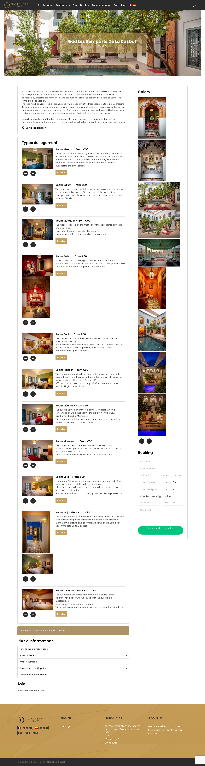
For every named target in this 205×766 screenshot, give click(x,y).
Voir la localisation (35, 127)
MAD (35, 733)
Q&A (107, 735)
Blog (123, 5)
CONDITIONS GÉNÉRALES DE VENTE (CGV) (122, 730)
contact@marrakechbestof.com (122, 726)
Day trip (84, 5)
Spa (116, 5)
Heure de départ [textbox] (172, 489)
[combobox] (173, 482)
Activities (48, 5)
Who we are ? (112, 739)
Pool (75, 5)
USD (27, 733)
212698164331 (62, 630)
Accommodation (101, 5)
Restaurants (63, 5)
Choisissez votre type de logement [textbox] (158, 496)
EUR (20, 733)
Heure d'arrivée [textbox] (172, 482)
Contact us (111, 742)
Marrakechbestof (56, 762)
